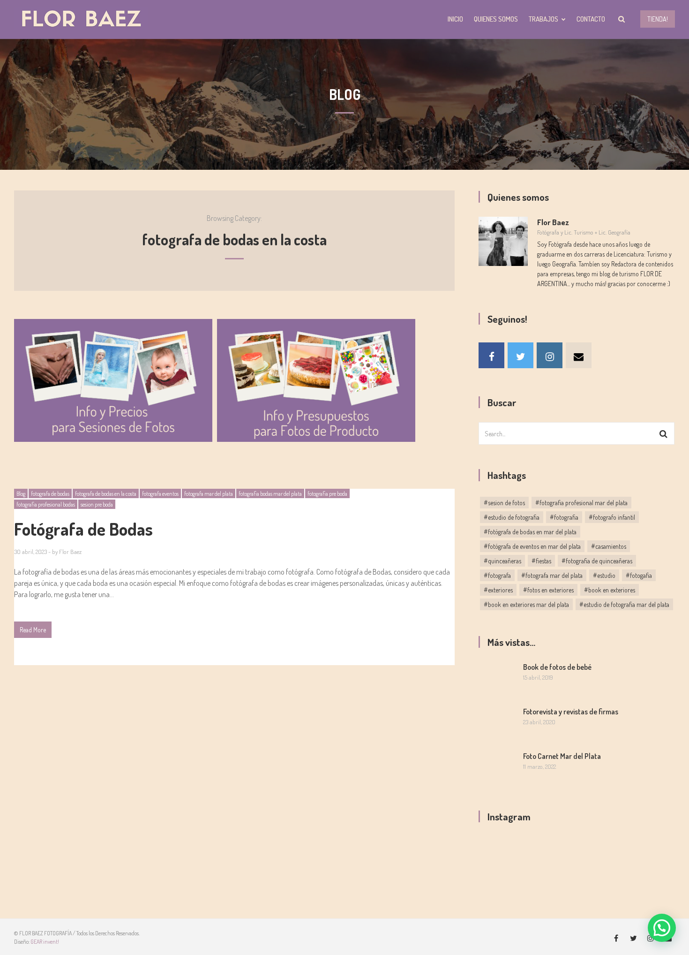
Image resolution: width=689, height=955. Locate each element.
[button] (662, 928)
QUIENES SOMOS (496, 19)
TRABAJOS (543, 19)
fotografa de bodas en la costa (105, 493)
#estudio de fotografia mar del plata (624, 604)
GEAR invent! (44, 941)
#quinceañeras (502, 561)
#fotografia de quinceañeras (597, 561)
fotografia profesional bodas (45, 504)
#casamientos (608, 546)
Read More (33, 630)
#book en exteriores (609, 590)
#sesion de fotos (504, 503)
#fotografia (564, 517)
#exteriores (498, 590)
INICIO (455, 19)
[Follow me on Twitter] (520, 355)
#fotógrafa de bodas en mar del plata (530, 532)
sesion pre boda (97, 504)
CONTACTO (591, 19)
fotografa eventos (160, 493)
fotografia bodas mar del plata (270, 493)
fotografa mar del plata (208, 493)
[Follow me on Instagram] (549, 355)
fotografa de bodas (50, 493)
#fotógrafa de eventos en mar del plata (532, 546)
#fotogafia (639, 575)
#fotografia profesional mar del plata (581, 503)
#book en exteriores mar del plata (526, 604)
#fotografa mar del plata (552, 575)
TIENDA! (657, 19)
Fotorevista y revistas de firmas (570, 711)
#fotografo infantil (612, 517)
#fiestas (541, 561)
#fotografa (497, 575)
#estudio (604, 575)
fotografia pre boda (327, 493)
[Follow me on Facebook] (491, 355)
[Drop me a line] (579, 355)
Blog (20, 493)
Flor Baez (70, 551)
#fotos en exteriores (548, 590)
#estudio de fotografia (511, 517)
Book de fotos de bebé (557, 667)
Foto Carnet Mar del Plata (562, 756)
